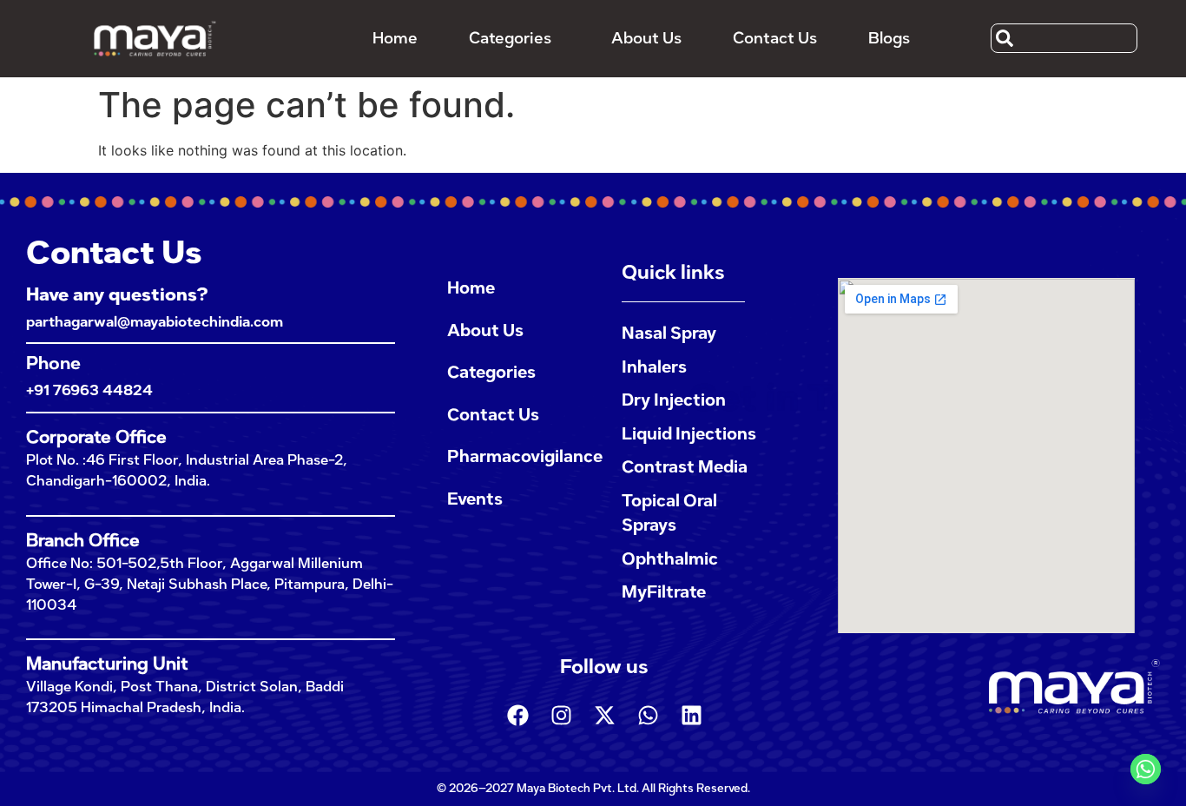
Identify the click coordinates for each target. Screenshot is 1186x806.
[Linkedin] (691, 715)
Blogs (889, 38)
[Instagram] (561, 715)
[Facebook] (517, 715)
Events (475, 499)
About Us (646, 38)
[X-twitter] (604, 715)
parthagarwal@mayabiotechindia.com (154, 322)
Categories (510, 38)
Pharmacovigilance (517, 456)
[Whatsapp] (647, 715)
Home (395, 38)
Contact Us (775, 38)
